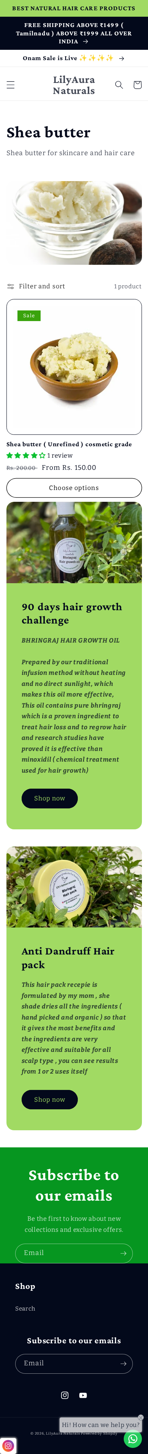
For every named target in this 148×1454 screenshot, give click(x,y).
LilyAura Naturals (63, 1433)
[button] (10, 85)
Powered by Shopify (99, 1433)
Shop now (50, 798)
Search (25, 1308)
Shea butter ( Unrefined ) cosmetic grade (69, 444)
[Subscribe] (123, 1253)
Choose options (74, 488)
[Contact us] (133, 1439)
